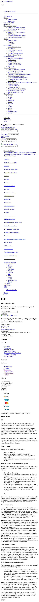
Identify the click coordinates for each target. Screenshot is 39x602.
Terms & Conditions (10, 354)
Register (7, 136)
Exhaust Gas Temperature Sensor (17, 79)
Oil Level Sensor (13, 84)
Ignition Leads (12, 61)
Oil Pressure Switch (13, 87)
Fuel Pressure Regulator (15, 50)
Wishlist (3, 137)
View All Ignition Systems (15, 58)
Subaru (10, 110)
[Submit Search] (1, 148)
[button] (6, 18)
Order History (8, 366)
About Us (7, 118)
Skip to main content (7, 1)
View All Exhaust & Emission (16, 32)
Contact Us (7, 119)
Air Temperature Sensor (15, 73)
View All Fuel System (14, 47)
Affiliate (6, 374)
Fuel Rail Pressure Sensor (15, 53)
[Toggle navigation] (1, 143)
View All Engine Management (16, 27)
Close (2, 600)
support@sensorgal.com (8, 127)
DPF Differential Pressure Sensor (17, 77)
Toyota (10, 97)
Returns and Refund (10, 351)
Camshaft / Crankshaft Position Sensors (19, 74)
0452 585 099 (5, 326)
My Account (4, 134)
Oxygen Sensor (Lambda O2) (16, 37)
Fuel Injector (11, 48)
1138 (5, 294)
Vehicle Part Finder (9, 11)
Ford (9, 98)
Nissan (10, 102)
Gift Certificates (8, 373)
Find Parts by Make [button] (10, 262)
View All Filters (12, 40)
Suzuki (10, 113)
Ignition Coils (12, 60)
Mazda (10, 108)
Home (6, 293)
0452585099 (4, 126)
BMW (10, 107)
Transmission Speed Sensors (16, 90)
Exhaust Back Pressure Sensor (16, 35)
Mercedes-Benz (12, 111)
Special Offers (8, 371)
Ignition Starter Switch (14, 64)
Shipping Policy (9, 349)
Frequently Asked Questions (12, 353)
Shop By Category (9, 151)
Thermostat (11, 21)
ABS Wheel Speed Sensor (15, 71)
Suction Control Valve (14, 55)
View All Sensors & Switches (16, 69)
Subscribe (4, 313)
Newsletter (7, 370)
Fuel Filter (11, 43)
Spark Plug (11, 66)
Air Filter (10, 42)
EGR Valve (11, 34)
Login (2, 136)
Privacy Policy (8, 356)
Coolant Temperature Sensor (16, 76)
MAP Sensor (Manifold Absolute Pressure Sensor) (22, 82)
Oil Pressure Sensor (13, 85)
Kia (9, 105)
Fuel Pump (11, 52)
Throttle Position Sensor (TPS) (17, 89)
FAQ (5, 121)
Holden (10, 95)
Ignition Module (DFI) (14, 63)
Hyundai (10, 103)
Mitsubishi (11, 100)
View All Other (12, 19)
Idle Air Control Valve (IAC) (16, 29)
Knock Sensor (12, 81)
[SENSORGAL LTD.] (9, 129)
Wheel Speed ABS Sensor (15, 92)
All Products (8, 16)
